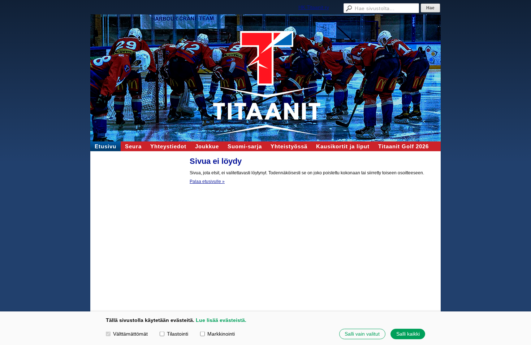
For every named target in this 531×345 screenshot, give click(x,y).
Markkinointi (221, 334)
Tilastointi (177, 334)
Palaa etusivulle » (207, 181)
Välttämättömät (130, 334)
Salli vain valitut (362, 334)
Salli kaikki (408, 334)
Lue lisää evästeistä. (221, 320)
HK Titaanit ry (313, 7)
